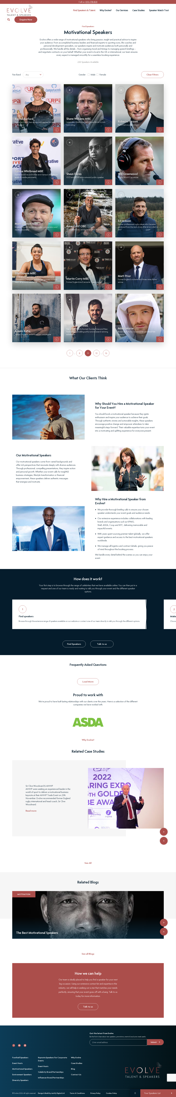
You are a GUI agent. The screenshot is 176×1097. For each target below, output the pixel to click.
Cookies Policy (111, 1093)
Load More (88, 681)
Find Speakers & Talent (84, 10)
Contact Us (76, 1074)
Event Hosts (17, 1063)
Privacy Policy (95, 1093)
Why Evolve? (106, 10)
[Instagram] (13, 1045)
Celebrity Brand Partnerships (50, 1072)
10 (96, 353)
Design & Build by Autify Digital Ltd (51, 1093)
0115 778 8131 (91, 2)
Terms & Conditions (77, 1093)
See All (88, 862)
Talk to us (102, 643)
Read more (31, 810)
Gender (82, 74)
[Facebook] (19, 1045)
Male (93, 74)
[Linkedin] (25, 1045)
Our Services (122, 10)
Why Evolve (76, 1057)
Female (102, 74)
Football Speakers (20, 1057)
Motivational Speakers (22, 1068)
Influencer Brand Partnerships (51, 1077)
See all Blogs (88, 953)
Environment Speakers (22, 1074)
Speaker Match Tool (159, 10)
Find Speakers (88, 26)
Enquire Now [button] (26, 19)
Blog (73, 1068)
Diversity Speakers (20, 1080)
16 (106, 353)
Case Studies (138, 10)
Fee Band (16, 74)
